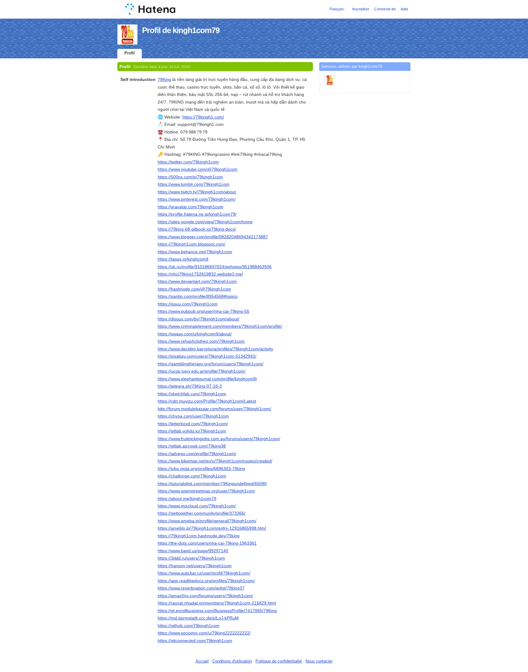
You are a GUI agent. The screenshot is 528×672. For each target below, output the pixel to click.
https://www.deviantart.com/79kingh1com (197, 281)
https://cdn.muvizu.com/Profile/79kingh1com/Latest (207, 401)
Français (336, 9)
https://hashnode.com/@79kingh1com (194, 289)
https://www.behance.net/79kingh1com (195, 251)
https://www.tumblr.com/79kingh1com (193, 184)
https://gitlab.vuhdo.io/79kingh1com (192, 431)
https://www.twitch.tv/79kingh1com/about (197, 191)
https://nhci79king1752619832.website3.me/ (200, 274)
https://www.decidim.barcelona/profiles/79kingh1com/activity (215, 348)
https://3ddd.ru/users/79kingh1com (191, 558)
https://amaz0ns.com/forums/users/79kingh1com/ (205, 595)
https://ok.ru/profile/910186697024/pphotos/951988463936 (215, 266)
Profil (129, 53)
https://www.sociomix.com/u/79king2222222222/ (204, 632)
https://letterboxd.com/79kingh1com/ (193, 423)
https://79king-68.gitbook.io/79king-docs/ (197, 229)
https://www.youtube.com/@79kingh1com (197, 169)
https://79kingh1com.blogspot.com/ (191, 244)
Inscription (360, 9)
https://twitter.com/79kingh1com (188, 161)
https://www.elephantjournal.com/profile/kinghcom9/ (207, 378)
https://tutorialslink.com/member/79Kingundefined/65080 (212, 483)
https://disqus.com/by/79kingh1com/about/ (198, 318)
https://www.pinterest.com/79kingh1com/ (197, 199)
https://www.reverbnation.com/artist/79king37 (201, 588)
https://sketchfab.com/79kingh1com (192, 393)
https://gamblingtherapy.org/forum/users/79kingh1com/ (210, 363)
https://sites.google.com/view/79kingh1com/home (205, 221)
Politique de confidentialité (278, 661)
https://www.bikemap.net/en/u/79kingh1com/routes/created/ (215, 460)
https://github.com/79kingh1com (188, 625)
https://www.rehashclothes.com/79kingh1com (201, 341)
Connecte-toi (385, 9)
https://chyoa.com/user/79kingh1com (193, 416)
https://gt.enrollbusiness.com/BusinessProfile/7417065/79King (217, 610)
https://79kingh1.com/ (203, 117)
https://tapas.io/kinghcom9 (183, 259)
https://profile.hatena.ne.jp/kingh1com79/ (197, 214)
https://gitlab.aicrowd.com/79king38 (192, 446)
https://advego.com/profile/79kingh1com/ (197, 453)
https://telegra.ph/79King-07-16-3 (190, 386)
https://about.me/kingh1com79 (187, 498)
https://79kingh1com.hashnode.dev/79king (199, 535)
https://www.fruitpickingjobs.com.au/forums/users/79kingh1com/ (219, 438)
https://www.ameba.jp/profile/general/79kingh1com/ (207, 520)
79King (164, 79)
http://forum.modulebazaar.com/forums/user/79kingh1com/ (214, 408)
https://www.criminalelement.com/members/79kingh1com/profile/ (220, 326)
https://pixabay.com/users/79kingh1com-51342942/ (207, 356)
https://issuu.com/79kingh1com (188, 303)
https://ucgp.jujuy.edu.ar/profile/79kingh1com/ (201, 371)
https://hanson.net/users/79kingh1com (195, 565)
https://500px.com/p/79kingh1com (190, 176)
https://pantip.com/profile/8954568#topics (197, 296)
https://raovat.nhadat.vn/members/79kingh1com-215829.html (217, 603)
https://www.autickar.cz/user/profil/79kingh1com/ (204, 573)
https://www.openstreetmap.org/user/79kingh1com (206, 490)
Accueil (202, 661)
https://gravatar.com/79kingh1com (190, 206)
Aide (404, 9)
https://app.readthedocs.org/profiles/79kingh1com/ (206, 580)
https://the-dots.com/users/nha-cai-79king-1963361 (207, 543)
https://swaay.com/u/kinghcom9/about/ (195, 333)
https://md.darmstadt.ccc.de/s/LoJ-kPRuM (198, 617)
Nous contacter (319, 661)
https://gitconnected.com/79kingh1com (195, 640)
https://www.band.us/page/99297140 (193, 550)
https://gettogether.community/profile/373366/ (201, 513)
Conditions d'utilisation (232, 661)
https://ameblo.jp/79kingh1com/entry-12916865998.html (212, 528)
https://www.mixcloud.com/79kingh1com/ (197, 505)
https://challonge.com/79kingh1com (192, 475)
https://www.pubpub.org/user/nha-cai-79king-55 (203, 311)
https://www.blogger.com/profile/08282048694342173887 (213, 236)
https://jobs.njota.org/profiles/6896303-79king (201, 468)
